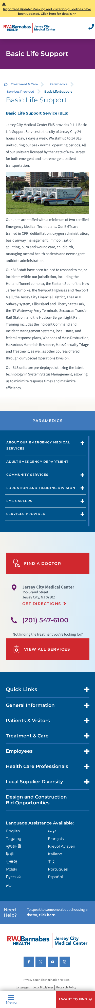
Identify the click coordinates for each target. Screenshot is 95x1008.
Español (55, 876)
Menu (11, 1002)
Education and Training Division (40, 488)
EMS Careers (19, 501)
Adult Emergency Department (37, 462)
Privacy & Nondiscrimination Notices (46, 980)
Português (58, 869)
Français (56, 838)
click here (47, 915)
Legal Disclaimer (43, 987)
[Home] (29, 28)
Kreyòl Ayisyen (61, 846)
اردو (9, 884)
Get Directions (41, 603)
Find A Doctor (42, 563)
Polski (11, 869)
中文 (51, 861)
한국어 (11, 861)
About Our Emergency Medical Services (38, 445)
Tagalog (13, 838)
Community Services (27, 475)
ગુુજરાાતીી (13, 846)
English (13, 831)
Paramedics (58, 84)
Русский (13, 876)
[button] (75, 999)
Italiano (55, 853)
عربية (52, 831)
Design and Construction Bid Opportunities (36, 799)
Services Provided (20, 91)
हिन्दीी (9, 853)
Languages (23, 987)
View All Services (47, 649)
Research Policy (66, 987)
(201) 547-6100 (45, 620)
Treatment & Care (24, 84)
